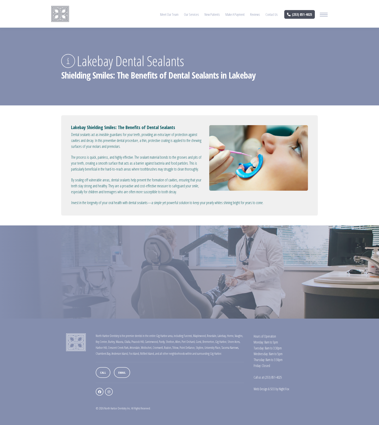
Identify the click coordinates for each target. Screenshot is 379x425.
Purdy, (162, 342)
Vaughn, (239, 336)
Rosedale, (212, 336)
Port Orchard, (188, 342)
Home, (230, 336)
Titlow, (175, 347)
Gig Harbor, (221, 342)
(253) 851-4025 (302, 14)
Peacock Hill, (137, 342)
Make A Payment (235, 14)
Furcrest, (188, 336)
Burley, (111, 342)
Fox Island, (134, 353)
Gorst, (199, 342)
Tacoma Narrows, (230, 347)
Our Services (191, 14)
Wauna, (120, 342)
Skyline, (200, 347)
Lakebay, (222, 336)
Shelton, (170, 342)
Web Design (260, 389)
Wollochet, (146, 347)
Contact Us (271, 14)
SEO (272, 389)
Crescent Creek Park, (118, 347)
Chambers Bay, (103, 353)
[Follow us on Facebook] (99, 392)
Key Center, (102, 342)
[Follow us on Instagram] (109, 392)
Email (122, 372)
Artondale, (135, 347)
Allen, (178, 342)
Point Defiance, (187, 347)
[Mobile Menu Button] (324, 15)
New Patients (212, 14)
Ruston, (168, 347)
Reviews (255, 14)
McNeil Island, (147, 353)
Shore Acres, (234, 342)
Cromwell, (158, 347)
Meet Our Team (169, 14)
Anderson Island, (120, 353)
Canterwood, (151, 342)
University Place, (213, 347)
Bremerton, (209, 342)
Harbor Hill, (101, 347)
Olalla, (127, 342)
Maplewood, (199, 336)
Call (103, 372)
